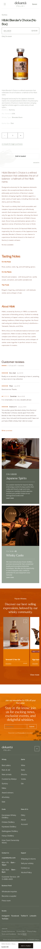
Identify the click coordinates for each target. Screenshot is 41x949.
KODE (25, 934)
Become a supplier (9, 896)
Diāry (23, 815)
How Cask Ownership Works (10, 841)
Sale (3, 801)
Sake (23, 769)
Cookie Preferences (8, 931)
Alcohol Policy (26, 872)
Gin (22, 783)
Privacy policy (21, 733)
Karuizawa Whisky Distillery (9, 816)
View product (8, 663)
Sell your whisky (27, 863)
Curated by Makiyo (9, 779)
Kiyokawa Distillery (9, 826)
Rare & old (6, 769)
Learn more (10, 498)
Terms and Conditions (9, 934)
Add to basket (26, 946)
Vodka (23, 779)
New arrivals (6, 774)
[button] (35, 4)
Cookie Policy (21, 931)
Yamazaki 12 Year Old (12, 659)
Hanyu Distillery (8, 835)
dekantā (4, 929)
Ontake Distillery (8, 822)
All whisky (5, 797)
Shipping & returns (28, 858)
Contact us (25, 867)
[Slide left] (15, 671)
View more (34, 674)
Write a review (7, 430)
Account (24, 824)
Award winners (7, 792)
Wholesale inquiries (9, 891)
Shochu (24, 774)
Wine (23, 765)
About (23, 819)
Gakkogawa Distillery (10, 831)
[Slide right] (25, 671)
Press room (6, 900)
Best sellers (6, 765)
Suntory (5, 783)
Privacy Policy (31, 931)
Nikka (4, 788)
